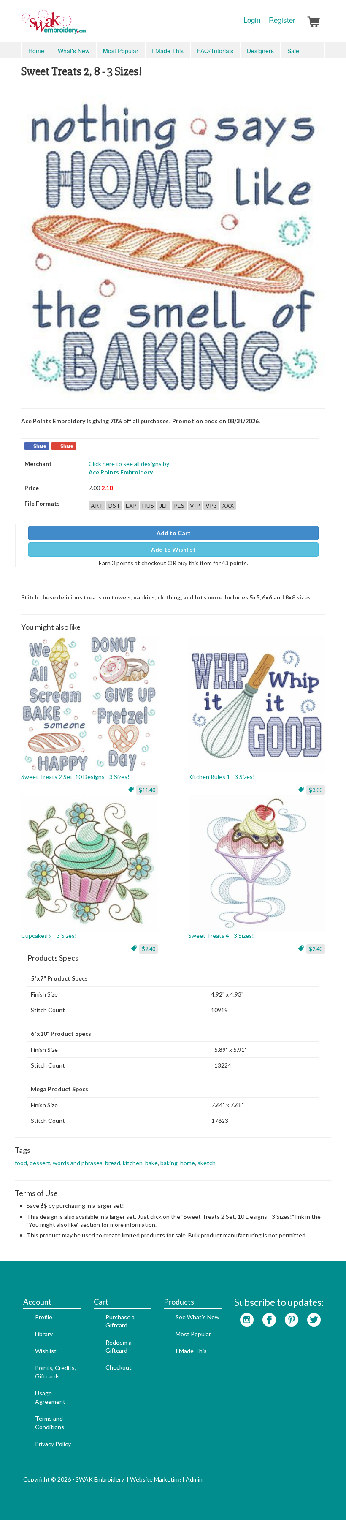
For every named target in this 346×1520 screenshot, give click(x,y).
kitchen (133, 1162)
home (187, 1162)
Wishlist (46, 1350)
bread (112, 1162)
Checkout (118, 1367)
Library (44, 1333)
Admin (194, 1479)
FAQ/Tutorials (215, 50)
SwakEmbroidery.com (84, 25)
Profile (43, 1317)
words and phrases (78, 1162)
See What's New (197, 1317)
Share (39, 446)
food (21, 1162)
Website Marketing (155, 1479)
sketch (206, 1162)
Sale (293, 50)
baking (169, 1162)
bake (151, 1162)
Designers (260, 50)
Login (251, 20)
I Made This (168, 50)
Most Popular (120, 50)
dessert (40, 1162)
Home (36, 50)
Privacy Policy (53, 1443)
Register (282, 20)
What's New (73, 50)
